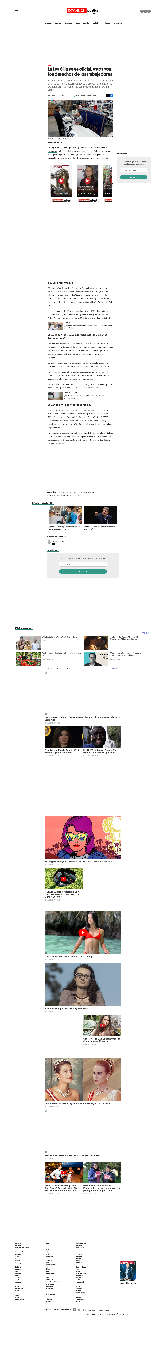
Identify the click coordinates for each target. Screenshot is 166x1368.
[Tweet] (108, 95)
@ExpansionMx (61, 544)
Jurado (78, 1301)
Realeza (17, 1291)
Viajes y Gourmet (20, 1299)
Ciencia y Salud (70, 392)
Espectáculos (19, 1288)
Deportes (48, 1267)
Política (18, 1267)
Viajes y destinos (80, 1293)
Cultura (47, 1243)
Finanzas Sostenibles (81, 1243)
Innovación (79, 1245)
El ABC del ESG (80, 1248)
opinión (96, 23)
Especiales (79, 1263)
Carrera (67, 323)
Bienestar (78, 1297)
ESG (16, 1258)
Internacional (19, 1252)
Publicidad (41, 1319)
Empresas (18, 1245)
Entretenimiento (50, 1265)
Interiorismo (49, 1288)
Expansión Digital (58, 541)
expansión (118, 23)
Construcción (49, 1280)
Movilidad (48, 1301)
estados (86, 23)
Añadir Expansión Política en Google (86, 95)
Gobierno (18, 1269)
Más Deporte (79, 1278)
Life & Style (50, 1260)
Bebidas (78, 1291)
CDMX (77, 23)
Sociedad (106, 23)
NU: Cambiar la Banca (128, 1283)
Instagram (145, 11)
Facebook (149, 11)
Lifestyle (78, 1280)
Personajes (79, 1295)
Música (47, 1271)
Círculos (17, 1293)
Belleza (17, 1297)
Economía (18, 1250)
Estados (17, 1278)
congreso (68, 23)
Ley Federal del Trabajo (68, 492)
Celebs (47, 1254)
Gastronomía (79, 1288)
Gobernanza (49, 1299)
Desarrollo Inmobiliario (52, 1282)
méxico (58, 23)
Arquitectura (49, 1286)
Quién (17, 1286)
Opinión (17, 1280)
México (51, 65)
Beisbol (78, 1271)
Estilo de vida (49, 1256)
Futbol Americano (81, 1273)
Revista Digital (80, 1282)
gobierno (48, 23)
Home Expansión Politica (22, 1248)
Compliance (49, 1319)
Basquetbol (79, 1276)
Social (47, 1297)
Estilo (47, 1263)
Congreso (18, 1273)
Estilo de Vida (80, 1299)
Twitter (142, 11)
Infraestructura (50, 1284)
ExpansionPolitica (83, 1309)
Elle (47, 1248)
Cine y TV (48, 1269)
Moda (17, 1295)
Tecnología (18, 1254)
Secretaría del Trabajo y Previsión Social (63, 495)
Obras (16, 1256)
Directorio (81, 1319)
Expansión (19, 1243)
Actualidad (79, 1256)
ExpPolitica (74, 1309)
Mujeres (17, 1261)
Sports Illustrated (83, 1267)
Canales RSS (73, 1319)
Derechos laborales (87, 492)
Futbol (77, 1269)
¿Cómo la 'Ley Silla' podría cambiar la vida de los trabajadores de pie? (65, 528)
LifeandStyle (18, 1263)
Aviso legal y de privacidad (61, 1319)
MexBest (79, 1286)
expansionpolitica (79, 1309)
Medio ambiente (50, 1295)
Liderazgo (78, 1258)
